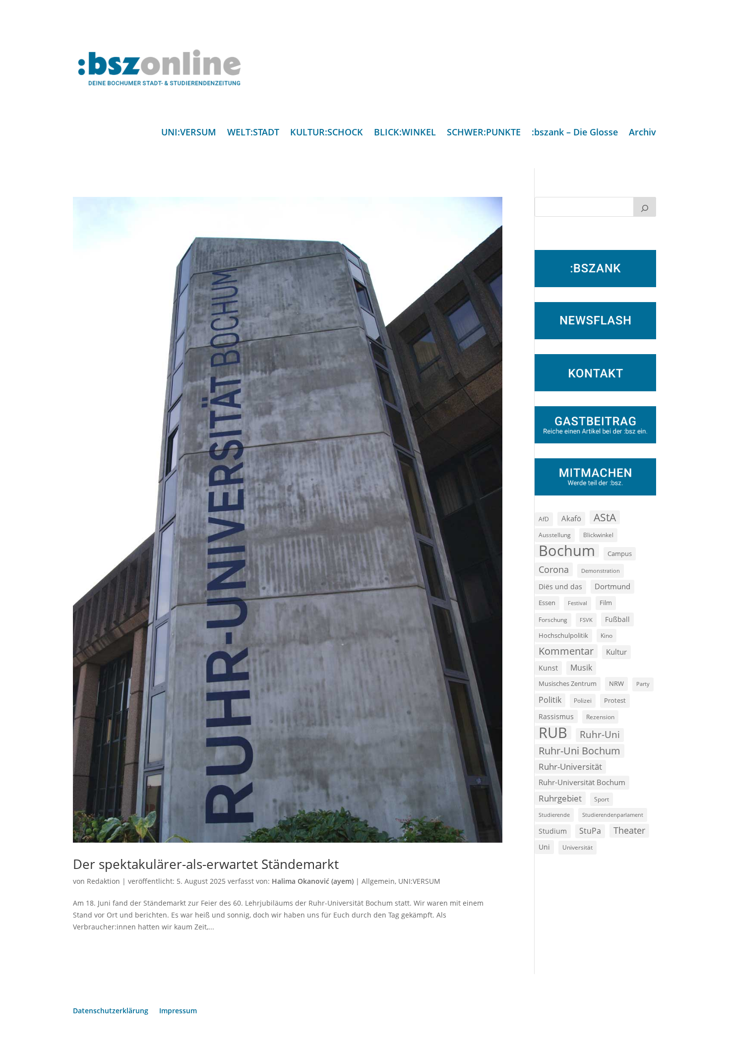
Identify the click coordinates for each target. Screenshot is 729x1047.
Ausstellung (555, 535)
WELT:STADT (253, 133)
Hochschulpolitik (563, 635)
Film (606, 602)
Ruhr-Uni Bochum (579, 750)
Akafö (571, 518)
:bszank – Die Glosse (575, 133)
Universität (577, 847)
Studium (553, 831)
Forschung (553, 620)
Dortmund (612, 586)
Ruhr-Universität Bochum (582, 782)
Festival (577, 603)
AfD (544, 519)
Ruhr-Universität (570, 766)
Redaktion (103, 881)
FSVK (586, 619)
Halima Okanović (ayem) (313, 881)
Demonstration (600, 570)
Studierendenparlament (612, 814)
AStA (605, 517)
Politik (550, 699)
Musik (581, 667)
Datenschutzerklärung (110, 1011)
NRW (616, 683)
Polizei (583, 700)
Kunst (548, 668)
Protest (615, 700)
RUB (553, 732)
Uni (544, 847)
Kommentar (566, 651)
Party (643, 683)
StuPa (590, 830)
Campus (620, 553)
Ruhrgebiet (560, 798)
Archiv (642, 133)
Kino (606, 635)
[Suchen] (644, 207)
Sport (601, 799)
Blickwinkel (598, 535)
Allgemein (378, 881)
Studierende (554, 814)
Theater (629, 830)
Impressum (178, 1011)
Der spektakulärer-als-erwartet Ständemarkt (206, 864)
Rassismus (556, 716)
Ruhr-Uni (600, 734)
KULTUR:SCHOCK (326, 133)
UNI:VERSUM (188, 133)
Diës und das (560, 586)
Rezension (600, 717)
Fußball (617, 619)
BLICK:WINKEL (405, 133)
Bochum (567, 551)
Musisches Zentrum (568, 683)
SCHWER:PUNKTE (484, 133)
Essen (547, 603)
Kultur (616, 652)
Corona (554, 569)
